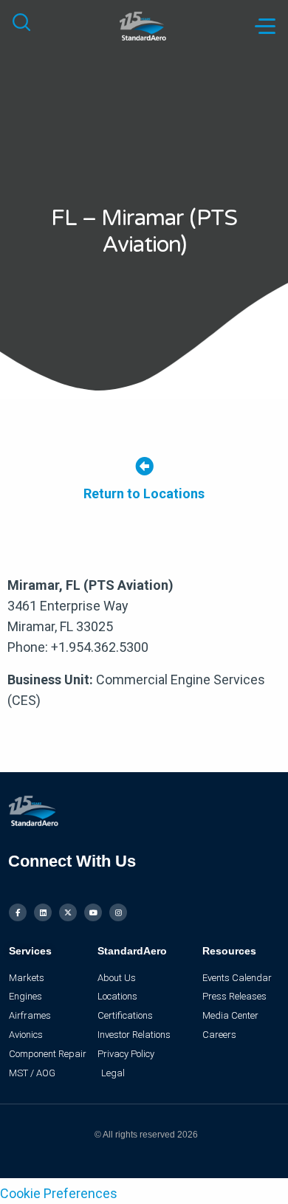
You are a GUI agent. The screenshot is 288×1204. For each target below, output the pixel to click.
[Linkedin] (43, 912)
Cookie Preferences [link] (58, 1193)
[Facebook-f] (18, 912)
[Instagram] (118, 912)
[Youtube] (93, 912)
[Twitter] (68, 912)
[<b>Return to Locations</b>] (144, 466)
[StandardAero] (144, 24)
